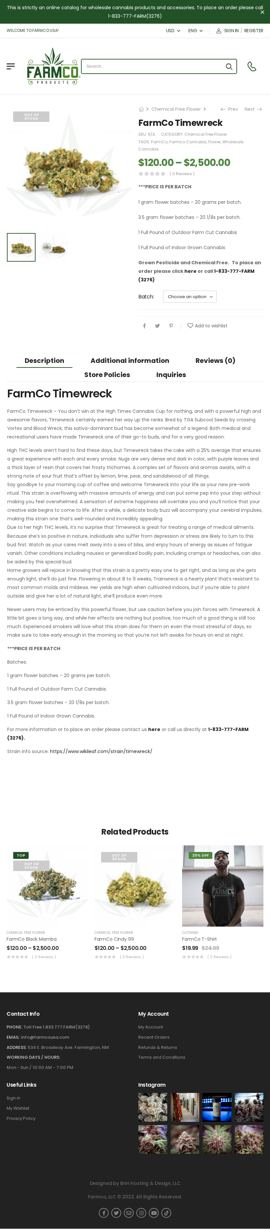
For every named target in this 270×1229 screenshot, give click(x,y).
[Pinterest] (171, 325)
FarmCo (159, 142)
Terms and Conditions (161, 1057)
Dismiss (262, 11)
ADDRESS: (17, 1047)
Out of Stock (31, 116)
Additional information (130, 360)
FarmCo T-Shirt (199, 939)
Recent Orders (154, 1037)
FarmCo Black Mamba (31, 939)
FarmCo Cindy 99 (114, 939)
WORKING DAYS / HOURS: (33, 1057)
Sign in (13, 1098)
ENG (192, 30)
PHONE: (14, 1027)
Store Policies (107, 374)
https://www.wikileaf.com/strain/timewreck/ (101, 751)
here (190, 271)
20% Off (200, 855)
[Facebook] (144, 325)
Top (21, 855)
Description (44, 360)
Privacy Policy (21, 1118)
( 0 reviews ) (182, 174)
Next (252, 109)
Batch (145, 296)
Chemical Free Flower (176, 109)
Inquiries (171, 374)
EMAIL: (13, 1037)
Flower (214, 142)
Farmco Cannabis (187, 142)
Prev (231, 109)
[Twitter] (157, 325)
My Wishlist (18, 1108)
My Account (150, 1027)
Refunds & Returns (157, 1047)
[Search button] (229, 66)
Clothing (190, 932)
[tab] (44, 360)
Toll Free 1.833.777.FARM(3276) (56, 1027)
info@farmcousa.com (45, 1037)
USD (170, 30)
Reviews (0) (215, 360)
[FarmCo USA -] (46, 66)
